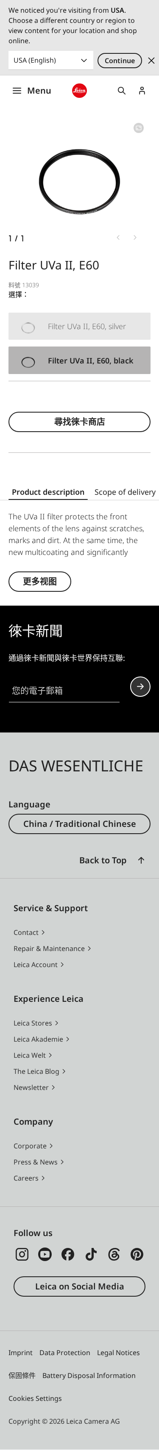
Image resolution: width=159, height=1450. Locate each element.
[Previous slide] (118, 237)
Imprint (20, 1352)
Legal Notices (118, 1352)
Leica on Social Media (79, 1286)
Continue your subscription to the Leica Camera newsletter (140, 686)
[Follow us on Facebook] (67, 1254)
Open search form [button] (121, 90)
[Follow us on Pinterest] (136, 1254)
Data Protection (64, 1352)
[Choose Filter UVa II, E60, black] (79, 360)
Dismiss (151, 60)
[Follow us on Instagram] (22, 1254)
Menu (39, 90)
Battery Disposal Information (89, 1375)
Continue (120, 60)
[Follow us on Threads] (114, 1254)
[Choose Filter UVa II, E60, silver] (79, 326)
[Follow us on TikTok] (91, 1254)
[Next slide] (135, 237)
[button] (141, 860)
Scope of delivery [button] (125, 492)
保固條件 (22, 1375)
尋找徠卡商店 (79, 421)
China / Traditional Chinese (79, 823)
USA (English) (35, 60)
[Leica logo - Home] (79, 90)
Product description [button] (48, 492)
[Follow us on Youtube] (44, 1254)
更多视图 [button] (40, 581)
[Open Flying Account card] (142, 90)
